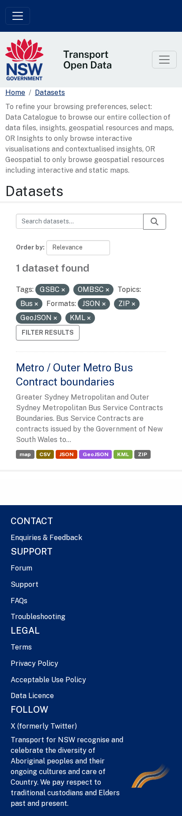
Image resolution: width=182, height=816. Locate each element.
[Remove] (63, 290)
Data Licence (32, 695)
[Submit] (154, 222)
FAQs (19, 601)
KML (123, 454)
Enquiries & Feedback (46, 537)
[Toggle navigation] (17, 16)
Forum (21, 568)
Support (24, 584)
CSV (44, 454)
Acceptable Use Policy (48, 680)
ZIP (142, 454)
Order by (29, 247)
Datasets (50, 92)
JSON (66, 454)
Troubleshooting (38, 616)
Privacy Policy (34, 663)
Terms (21, 647)
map (25, 454)
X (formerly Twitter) (44, 726)
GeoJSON (96, 454)
